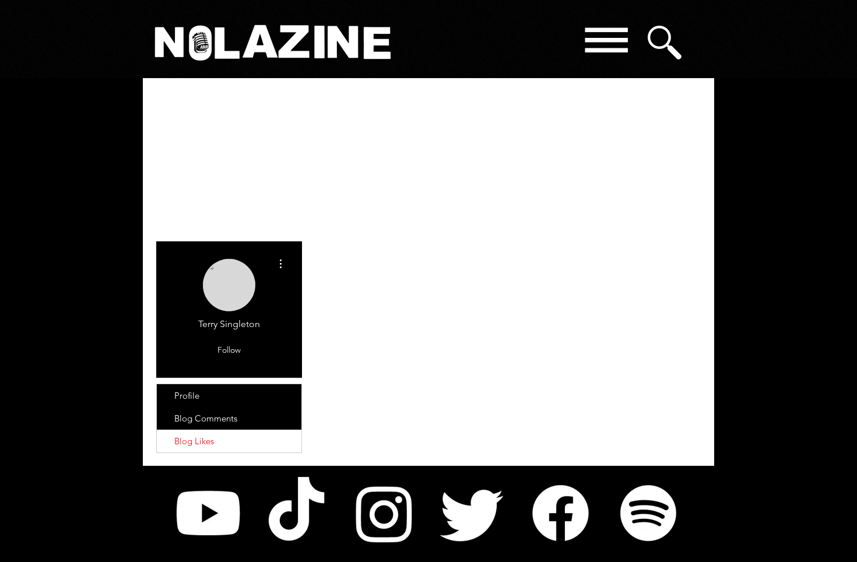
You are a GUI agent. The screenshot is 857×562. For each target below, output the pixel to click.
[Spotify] (648, 513)
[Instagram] (384, 513)
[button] (605, 42)
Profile (186, 395)
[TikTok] (296, 513)
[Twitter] (472, 513)
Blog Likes (194, 441)
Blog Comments (205, 418)
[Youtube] (208, 513)
